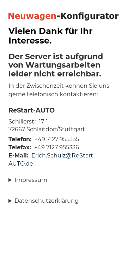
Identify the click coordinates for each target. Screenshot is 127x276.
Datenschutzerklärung (46, 200)
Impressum (30, 180)
